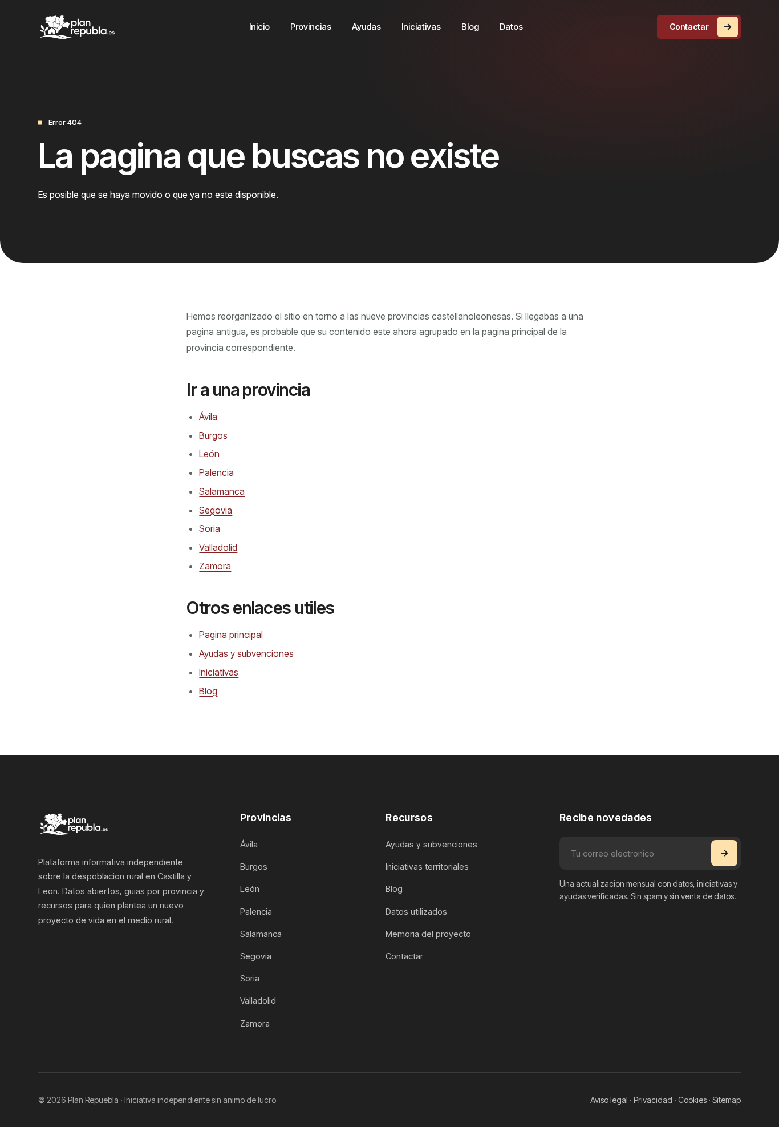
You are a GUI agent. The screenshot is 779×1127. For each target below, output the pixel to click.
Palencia (216, 472)
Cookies (692, 1100)
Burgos (213, 435)
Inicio (259, 26)
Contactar (689, 26)
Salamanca (222, 491)
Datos (511, 26)
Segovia (215, 510)
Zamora (215, 566)
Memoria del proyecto (428, 933)
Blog (470, 26)
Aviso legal (609, 1100)
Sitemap (726, 1100)
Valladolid (218, 547)
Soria (209, 528)
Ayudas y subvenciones (246, 653)
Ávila (208, 416)
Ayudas (366, 26)
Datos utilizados (416, 911)
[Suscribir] (724, 853)
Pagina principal (231, 634)
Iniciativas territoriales (427, 866)
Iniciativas (421, 26)
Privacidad (653, 1100)
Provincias (310, 26)
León (209, 453)
